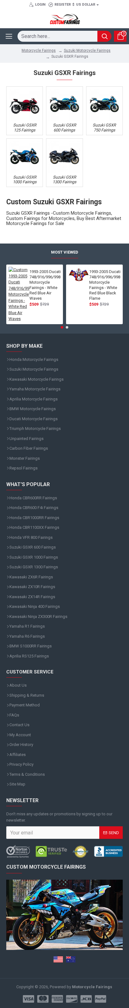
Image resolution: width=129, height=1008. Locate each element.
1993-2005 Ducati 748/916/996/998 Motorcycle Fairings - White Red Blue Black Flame (105, 284)
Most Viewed (64, 252)
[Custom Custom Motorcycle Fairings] (64, 851)
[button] (62, 327)
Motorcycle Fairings (39, 50)
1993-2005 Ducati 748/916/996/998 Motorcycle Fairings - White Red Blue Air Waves (45, 284)
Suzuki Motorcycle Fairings (87, 50)
